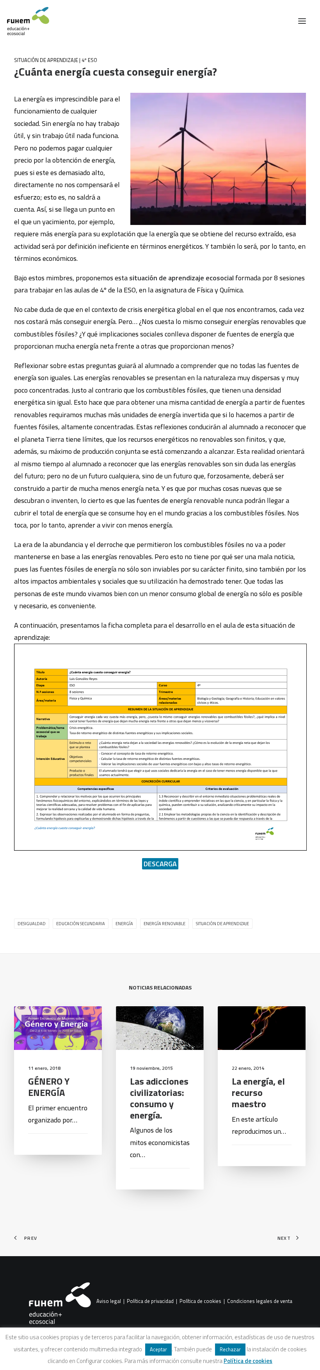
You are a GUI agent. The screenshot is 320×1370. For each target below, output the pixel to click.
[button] (302, 21)
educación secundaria (80, 923)
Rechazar (230, 1349)
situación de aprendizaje (222, 923)
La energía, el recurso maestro (258, 1092)
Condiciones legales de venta (259, 1301)
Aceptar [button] (158, 1349)
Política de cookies (200, 1301)
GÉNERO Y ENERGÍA (48, 1086)
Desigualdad (32, 923)
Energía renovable (164, 923)
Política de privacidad (150, 1301)
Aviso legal (108, 1301)
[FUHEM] (24, 21)
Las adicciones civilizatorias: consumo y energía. (159, 1098)
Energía (124, 923)
